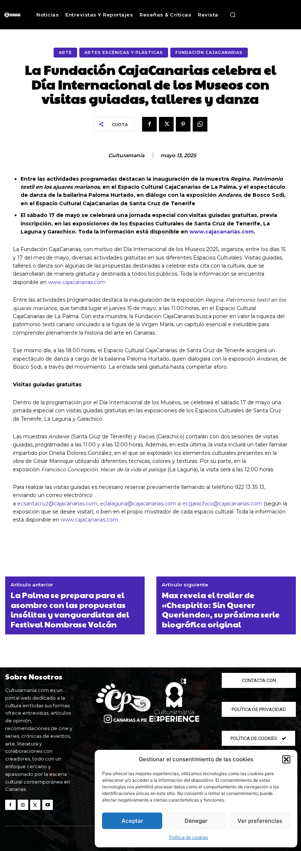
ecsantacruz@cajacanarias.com (57, 503)
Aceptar (132, 820)
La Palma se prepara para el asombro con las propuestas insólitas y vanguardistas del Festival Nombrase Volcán (70, 609)
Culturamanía (126, 155)
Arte (65, 52)
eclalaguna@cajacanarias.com (138, 503)
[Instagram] (23, 805)
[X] (166, 124)
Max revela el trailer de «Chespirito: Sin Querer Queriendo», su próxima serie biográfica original (221, 609)
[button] (286, 759)
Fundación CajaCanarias (209, 52)
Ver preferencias (259, 820)
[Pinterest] (183, 124)
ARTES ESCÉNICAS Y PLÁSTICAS (123, 52)
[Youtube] (47, 805)
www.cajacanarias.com (77, 282)
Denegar (196, 820)
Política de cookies (188, 837)
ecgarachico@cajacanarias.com (222, 503)
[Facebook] (149, 124)
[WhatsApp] (200, 124)
